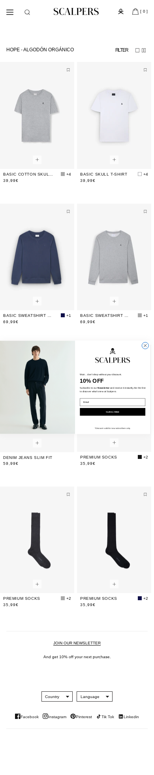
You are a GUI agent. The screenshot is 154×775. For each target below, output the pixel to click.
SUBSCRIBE (112, 412)
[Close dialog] (145, 346)
